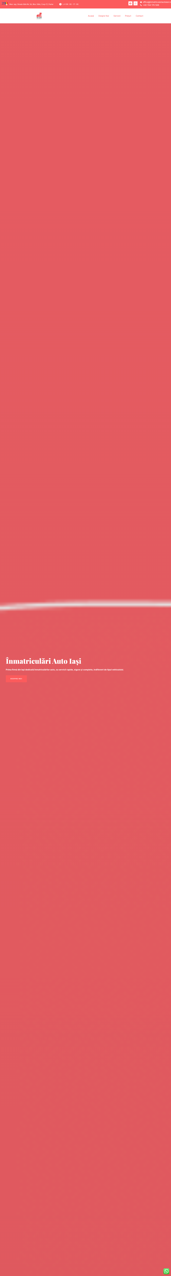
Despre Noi (104, 16)
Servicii (117, 16)
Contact (139, 16)
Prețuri (128, 16)
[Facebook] (130, 3)
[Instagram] (135, 3)
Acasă (91, 16)
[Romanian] (6, 3)
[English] (3, 3)
